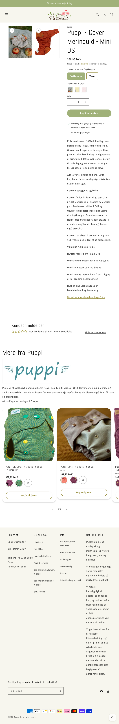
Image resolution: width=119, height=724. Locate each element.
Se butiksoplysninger (80, 132)
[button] (6, 14)
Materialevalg (66, 566)
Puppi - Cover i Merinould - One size (77, 466)
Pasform (64, 573)
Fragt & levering (41, 563)
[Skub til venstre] (52, 509)
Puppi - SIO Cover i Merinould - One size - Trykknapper (25, 468)
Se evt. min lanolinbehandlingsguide (86, 297)
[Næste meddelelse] (113, 3)
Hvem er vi (38, 542)
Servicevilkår (40, 591)
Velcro (92, 75)
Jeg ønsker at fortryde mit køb (43, 582)
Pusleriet (17, 717)
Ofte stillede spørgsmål (70, 580)
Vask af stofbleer (67, 552)
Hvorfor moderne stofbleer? (67, 543)
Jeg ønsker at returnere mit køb (44, 572)
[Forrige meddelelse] (6, 3)
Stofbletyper (65, 559)
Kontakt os (39, 549)
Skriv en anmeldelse (95, 332)
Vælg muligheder (29, 495)
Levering (84, 64)
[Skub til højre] (66, 509)
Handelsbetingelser (42, 556)
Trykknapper (76, 75)
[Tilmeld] (60, 691)
